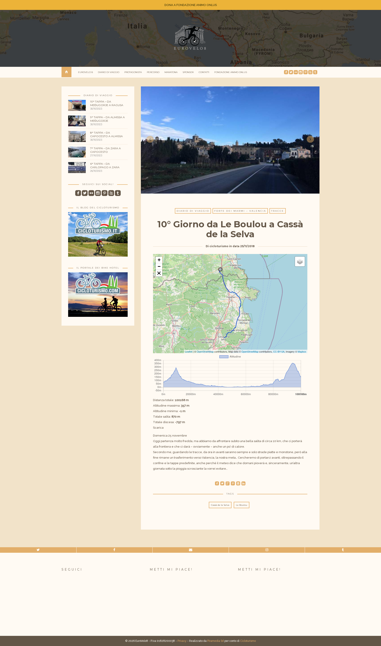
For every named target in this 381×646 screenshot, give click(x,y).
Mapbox (302, 351)
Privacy (182, 640)
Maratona (170, 72)
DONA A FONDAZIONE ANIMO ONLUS (190, 5)
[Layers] (300, 261)
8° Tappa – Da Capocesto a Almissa (106, 134)
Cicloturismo (248, 640)
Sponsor (188, 72)
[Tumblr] (343, 550)
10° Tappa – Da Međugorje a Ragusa (106, 103)
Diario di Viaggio (108, 72)
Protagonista (133, 72)
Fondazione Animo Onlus (230, 72)
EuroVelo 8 (85, 72)
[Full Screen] (159, 273)
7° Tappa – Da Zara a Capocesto (105, 150)
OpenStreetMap (205, 351)
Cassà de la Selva (220, 505)
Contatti (204, 72)
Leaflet (188, 351)
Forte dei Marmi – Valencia (240, 210)
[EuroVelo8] (190, 37)
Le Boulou (241, 505)
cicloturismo (218, 246)
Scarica (158, 427)
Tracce (277, 210)
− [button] (159, 266)
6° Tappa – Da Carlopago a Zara (105, 165)
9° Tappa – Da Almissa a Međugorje (107, 119)
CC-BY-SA (278, 351)
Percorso (153, 72)
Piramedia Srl (215, 640)
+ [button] (159, 260)
